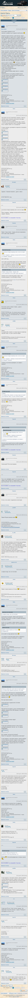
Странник (14, 223)
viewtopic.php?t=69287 (10, 103)
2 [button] (14, 17)
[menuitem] (3, 8)
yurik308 (14, 507)
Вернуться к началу (5, 179)
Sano (14, 967)
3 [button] (16, 17)
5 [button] (19, 17)
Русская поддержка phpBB (14, 996)
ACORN (14, 321)
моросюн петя (14, 562)
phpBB (11, 995)
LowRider (14, 868)
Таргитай (14, 202)
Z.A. (14, 898)
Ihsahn (14, 822)
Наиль (14, 22)
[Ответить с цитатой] (25, 106)
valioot (14, 579)
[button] (11, 18)
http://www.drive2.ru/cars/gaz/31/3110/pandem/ (11, 527)
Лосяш (14, 297)
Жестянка (14, 655)
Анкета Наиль (5, 13)
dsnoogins (14, 182)
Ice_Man (14, 532)
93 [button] (22, 17)
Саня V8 (14, 766)
